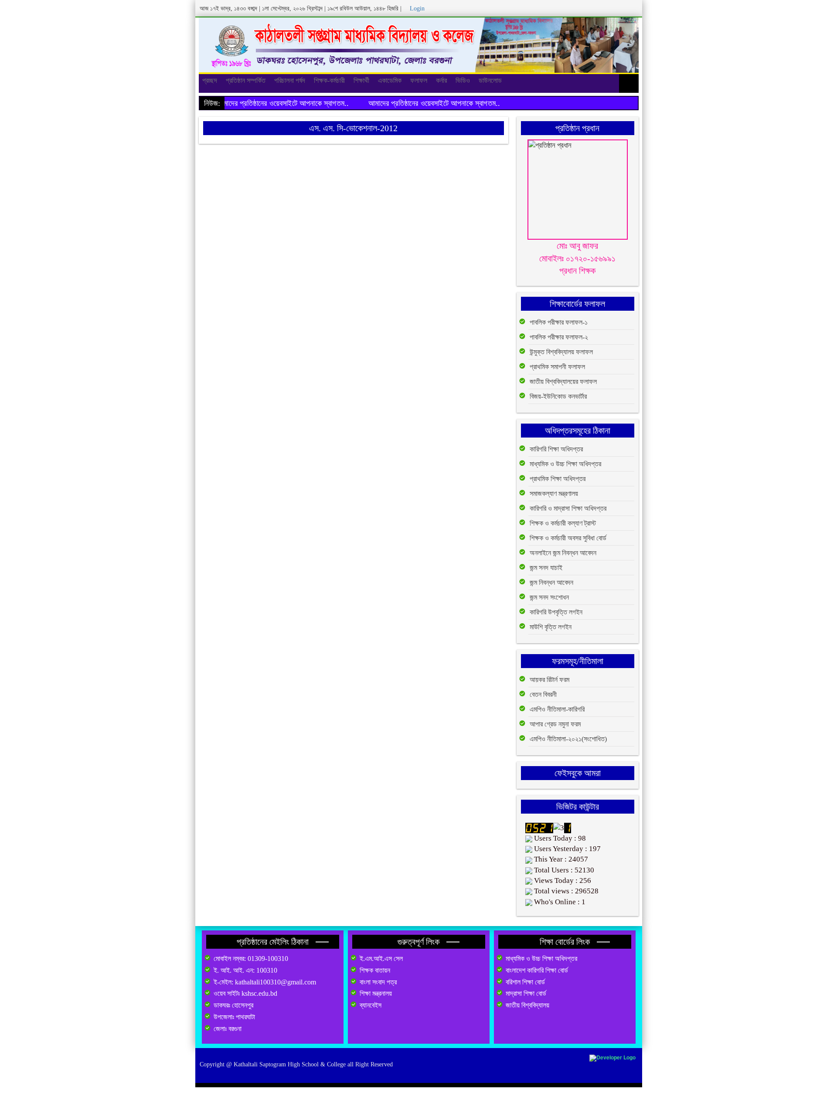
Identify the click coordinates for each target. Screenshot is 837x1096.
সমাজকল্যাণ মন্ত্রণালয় (554, 493)
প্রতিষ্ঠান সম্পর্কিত (245, 80)
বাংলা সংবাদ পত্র (378, 982)
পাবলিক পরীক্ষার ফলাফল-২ (559, 337)
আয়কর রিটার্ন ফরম (549, 679)
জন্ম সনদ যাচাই (546, 567)
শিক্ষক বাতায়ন (375, 970)
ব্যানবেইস (370, 1005)
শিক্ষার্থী (361, 80)
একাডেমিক (389, 80)
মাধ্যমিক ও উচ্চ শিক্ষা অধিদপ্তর (565, 464)
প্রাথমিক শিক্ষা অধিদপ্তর (557, 478)
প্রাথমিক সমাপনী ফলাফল (557, 366)
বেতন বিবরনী (543, 694)
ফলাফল (418, 80)
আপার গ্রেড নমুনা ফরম (555, 724)
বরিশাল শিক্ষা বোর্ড (525, 982)
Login (417, 8)
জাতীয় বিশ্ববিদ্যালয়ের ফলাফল (563, 381)
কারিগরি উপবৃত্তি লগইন (556, 612)
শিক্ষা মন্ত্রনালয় (376, 993)
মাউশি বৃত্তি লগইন (551, 627)
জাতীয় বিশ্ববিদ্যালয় (527, 1005)
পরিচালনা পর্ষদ (289, 80)
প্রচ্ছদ (209, 80)
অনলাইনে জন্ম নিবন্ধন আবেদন (563, 552)
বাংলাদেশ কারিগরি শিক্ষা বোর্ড (537, 970)
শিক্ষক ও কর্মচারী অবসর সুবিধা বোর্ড (568, 538)
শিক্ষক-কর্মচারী (329, 80)
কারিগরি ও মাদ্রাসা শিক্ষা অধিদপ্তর (568, 508)
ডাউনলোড (490, 80)
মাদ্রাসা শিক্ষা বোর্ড (526, 993)
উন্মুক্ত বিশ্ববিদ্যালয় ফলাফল (561, 352)
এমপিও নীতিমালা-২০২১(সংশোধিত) (568, 739)
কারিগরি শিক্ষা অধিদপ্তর (556, 449)
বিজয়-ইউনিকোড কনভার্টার (558, 396)
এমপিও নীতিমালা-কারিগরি (557, 709)
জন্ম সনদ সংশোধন (549, 597)
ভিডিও (463, 80)
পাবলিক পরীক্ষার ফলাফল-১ (559, 322)
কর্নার (441, 80)
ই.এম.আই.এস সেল (381, 958)
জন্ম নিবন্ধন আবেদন (551, 582)
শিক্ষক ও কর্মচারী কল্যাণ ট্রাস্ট (563, 523)
